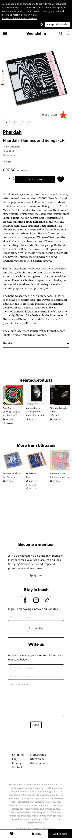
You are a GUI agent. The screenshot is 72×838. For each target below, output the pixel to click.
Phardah (12, 132)
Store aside (37, 758)
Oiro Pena (31, 473)
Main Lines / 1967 (35, 415)
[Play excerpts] (6, 122)
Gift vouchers (38, 763)
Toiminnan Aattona (60, 477)
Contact (17, 767)
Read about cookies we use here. (19, 18)
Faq (14, 758)
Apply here (36, 575)
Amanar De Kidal (11, 473)
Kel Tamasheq (10, 477)
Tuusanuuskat (57, 473)
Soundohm (36, 33)
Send (36, 725)
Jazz (12, 155)
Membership (38, 754)
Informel (54, 415)
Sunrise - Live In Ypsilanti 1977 (11, 413)
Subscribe (36, 628)
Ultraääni (15, 146)
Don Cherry (8, 408)
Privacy (16, 763)
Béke (28, 477)
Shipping (18, 754)
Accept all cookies (57, 24)
